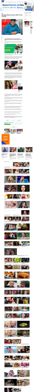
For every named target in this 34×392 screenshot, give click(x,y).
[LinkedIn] (29, 16)
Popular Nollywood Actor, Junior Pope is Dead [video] (5, 155)
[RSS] (27, 16)
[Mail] (31, 16)
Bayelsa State (8, 41)
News (2, 13)
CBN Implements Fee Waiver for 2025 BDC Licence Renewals (20, 155)
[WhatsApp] (30, 16)
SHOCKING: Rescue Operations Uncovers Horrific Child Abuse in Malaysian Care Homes (28, 155)
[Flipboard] (26, 16)
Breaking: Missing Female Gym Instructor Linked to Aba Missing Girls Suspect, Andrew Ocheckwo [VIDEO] (13, 155)
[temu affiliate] (14, 48)
